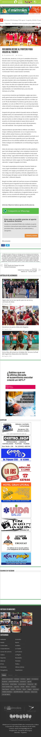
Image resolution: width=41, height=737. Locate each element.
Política (17, 664)
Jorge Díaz (16, 686)
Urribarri (33, 686)
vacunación (23, 681)
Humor (17, 642)
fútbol (24, 689)
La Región (18, 655)
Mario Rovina (5, 684)
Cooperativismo (5, 648)
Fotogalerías (4, 670)
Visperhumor (19, 670)
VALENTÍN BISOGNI (18, 692)
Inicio (1, 23)
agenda (29, 681)
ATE (35, 684)
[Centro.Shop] (16, 441)
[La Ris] (16, 471)
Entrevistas (3, 667)
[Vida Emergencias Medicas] (16, 510)
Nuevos (10, 675)
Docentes (18, 689)
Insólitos (17, 645)
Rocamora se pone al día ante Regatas (15, 327)
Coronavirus (35, 679)
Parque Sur (30, 684)
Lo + (16, 675)
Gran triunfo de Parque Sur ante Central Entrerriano (14, 265)
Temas (4, 675)
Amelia (2, 642)
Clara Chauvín (5, 689)
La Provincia (18, 651)
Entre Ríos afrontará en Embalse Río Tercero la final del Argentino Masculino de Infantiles (20, 353)
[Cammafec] (16, 454)
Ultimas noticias (19, 667)
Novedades (18, 658)
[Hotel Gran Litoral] (16, 492)
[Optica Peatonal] (16, 428)
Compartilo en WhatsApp (19, 211)
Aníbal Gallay (13, 684)
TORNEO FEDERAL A (7, 692)
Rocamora (4, 681)
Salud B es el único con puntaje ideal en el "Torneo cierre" (27, 270)
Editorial (2, 661)
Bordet (22, 686)
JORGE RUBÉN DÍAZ (14, 681)
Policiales (17, 661)
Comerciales (3, 645)
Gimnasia (16, 679)
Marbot (28, 686)
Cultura (2, 655)
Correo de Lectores (5, 651)
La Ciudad (18, 648)
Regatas (29, 689)
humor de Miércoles (7, 686)
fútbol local (34, 692)
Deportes (8, 23)
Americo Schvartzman (7, 679)
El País (2, 664)
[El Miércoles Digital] (20, 10)
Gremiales (18, 639)
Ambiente (3, 639)
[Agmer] (16, 541)
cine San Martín (6, 694)
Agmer (28, 679)
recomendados (22, 684)
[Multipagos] (16, 558)
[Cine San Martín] (16, 524)
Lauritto (13, 689)
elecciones (36, 689)
